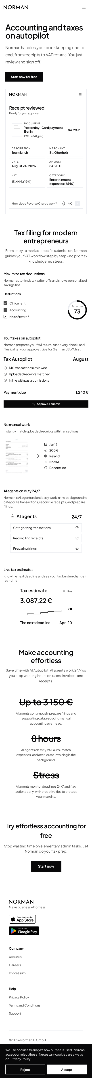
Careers (15, 965)
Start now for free (24, 77)
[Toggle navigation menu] (83, 7)
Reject (25, 1069)
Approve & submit (48, 404)
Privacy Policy (20, 1059)
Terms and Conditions (24, 1005)
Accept (66, 1069)
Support (15, 1013)
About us (15, 957)
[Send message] (77, 203)
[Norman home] (16, 7)
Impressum (17, 973)
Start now (46, 866)
